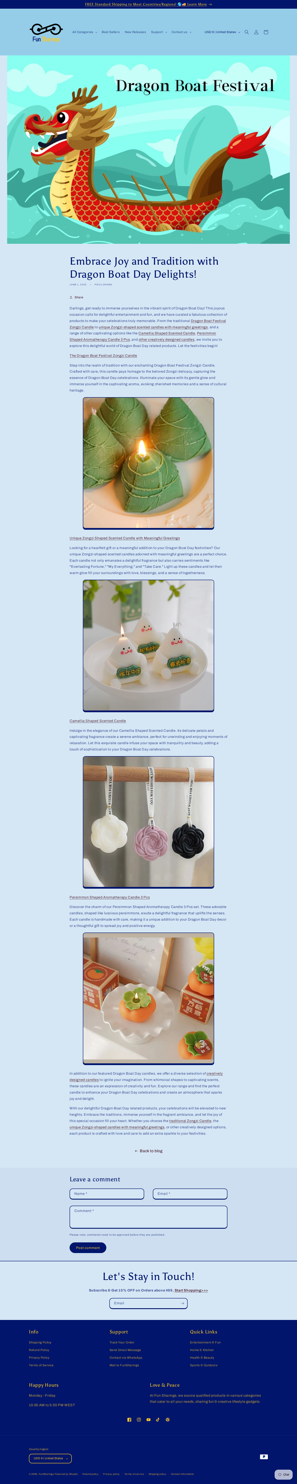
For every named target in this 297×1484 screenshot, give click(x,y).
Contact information (182, 1474)
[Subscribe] (182, 1303)
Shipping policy (158, 1474)
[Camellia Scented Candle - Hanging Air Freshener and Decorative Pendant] (148, 887)
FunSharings (46, 1474)
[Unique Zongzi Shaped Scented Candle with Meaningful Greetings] (148, 711)
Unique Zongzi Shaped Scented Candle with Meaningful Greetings (125, 538)
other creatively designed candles (167, 339)
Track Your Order (122, 1342)
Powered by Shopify (66, 1474)
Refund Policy (39, 1350)
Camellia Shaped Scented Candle (166, 333)
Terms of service (134, 1474)
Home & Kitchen (202, 1350)
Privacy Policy (39, 1357)
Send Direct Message (125, 1350)
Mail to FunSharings (124, 1365)
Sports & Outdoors (203, 1365)
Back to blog (151, 1151)
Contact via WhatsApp (126, 1357)
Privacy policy (111, 1474)
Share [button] (79, 297)
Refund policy (90, 1474)
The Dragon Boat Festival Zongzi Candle (103, 355)
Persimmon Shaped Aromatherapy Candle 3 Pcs (110, 897)
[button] (84, 32)
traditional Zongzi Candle (190, 1121)
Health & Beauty (202, 1357)
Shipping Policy (40, 1342)
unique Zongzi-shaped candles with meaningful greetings (117, 1127)
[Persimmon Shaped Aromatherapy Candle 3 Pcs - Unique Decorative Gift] (148, 1064)
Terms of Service (41, 1365)
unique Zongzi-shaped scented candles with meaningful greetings (153, 327)
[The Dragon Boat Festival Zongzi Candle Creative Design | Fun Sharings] (148, 528)
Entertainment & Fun (205, 1342)
